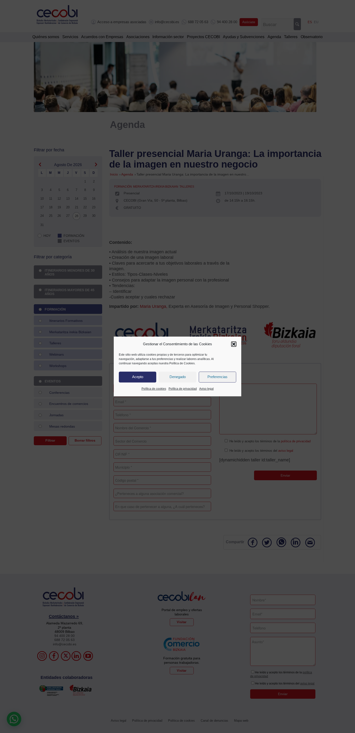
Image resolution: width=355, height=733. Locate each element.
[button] (233, 344)
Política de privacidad (183, 388)
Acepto (137, 377)
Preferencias (217, 377)
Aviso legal (206, 388)
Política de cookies (154, 388)
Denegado (178, 377)
